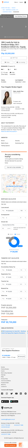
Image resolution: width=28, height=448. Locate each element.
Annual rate (4, 222)
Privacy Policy (4, 378)
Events (3, 371)
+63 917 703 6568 (5, 425)
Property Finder (5, 382)
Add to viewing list (10, 445)
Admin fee (4, 295)
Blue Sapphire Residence (10, 351)
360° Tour (15, 58)
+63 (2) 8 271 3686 (18, 425)
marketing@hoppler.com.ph (8, 419)
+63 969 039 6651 (5, 427)
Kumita (3, 367)
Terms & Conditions (6, 380)
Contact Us (4, 386)
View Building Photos (20, 16)
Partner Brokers (5, 369)
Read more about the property (8, 131)
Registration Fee (6, 274)
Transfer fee (4, 281)
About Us (3, 384)
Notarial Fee (4, 288)
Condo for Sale (5, 7)
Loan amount (5, 207)
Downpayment (5, 214)
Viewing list (22, 356)
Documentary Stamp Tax (8, 267)
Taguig (13, 7)
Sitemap (3, 375)
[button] (2, 26)
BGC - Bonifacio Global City (10, 9)
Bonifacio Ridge (7, 11)
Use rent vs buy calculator (14, 167)
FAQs (2, 376)
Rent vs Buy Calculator (6, 373)
